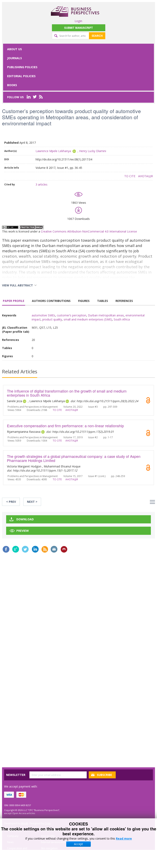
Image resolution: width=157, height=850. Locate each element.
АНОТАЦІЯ (145, 176)
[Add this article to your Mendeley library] (64, 549)
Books (12, 85)
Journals (14, 58)
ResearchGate (15, 549)
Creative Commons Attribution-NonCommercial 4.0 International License (89, 231)
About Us (14, 49)
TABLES (102, 301)
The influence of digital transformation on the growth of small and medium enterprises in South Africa (67, 393)
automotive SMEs (43, 315)
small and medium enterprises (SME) (88, 319)
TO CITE (129, 176)
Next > (32, 502)
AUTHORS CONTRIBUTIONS (51, 301)
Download (25, 519)
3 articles (41, 184)
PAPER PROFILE (13, 301)
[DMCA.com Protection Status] (31, 227)
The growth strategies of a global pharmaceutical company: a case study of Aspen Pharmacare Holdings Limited (73, 458)
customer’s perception (71, 315)
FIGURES (84, 301)
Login (78, 20)
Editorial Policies (21, 76)
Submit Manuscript (78, 28)
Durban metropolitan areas (106, 315)
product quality (52, 319)
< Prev (11, 502)
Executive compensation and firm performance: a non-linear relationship (65, 425)
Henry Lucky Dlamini (92, 151)
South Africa (122, 319)
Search (97, 36)
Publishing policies (22, 67)
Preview (22, 531)
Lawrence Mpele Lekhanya (53, 151)
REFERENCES (124, 301)
